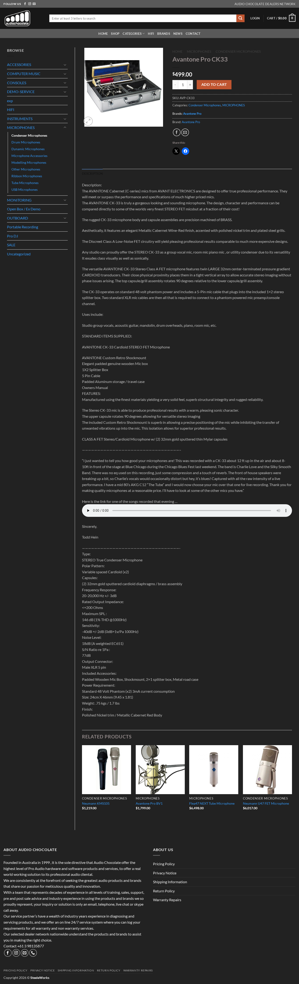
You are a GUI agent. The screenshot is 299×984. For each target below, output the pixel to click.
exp (10, 100)
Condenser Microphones (29, 135)
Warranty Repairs (167, 899)
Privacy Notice (164, 873)
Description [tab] (92, 173)
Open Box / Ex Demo (23, 209)
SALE (11, 245)
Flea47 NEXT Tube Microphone (212, 803)
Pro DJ (12, 236)
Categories (132, 33)
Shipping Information (170, 882)
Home (103, 33)
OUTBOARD (17, 218)
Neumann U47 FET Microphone (266, 803)
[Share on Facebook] (177, 132)
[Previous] (82, 784)
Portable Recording (22, 227)
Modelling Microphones (28, 162)
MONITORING (19, 200)
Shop (115, 33)
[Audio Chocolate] (23, 18)
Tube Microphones (25, 183)
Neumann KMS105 (96, 803)
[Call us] (33, 953)
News (177, 33)
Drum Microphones (25, 142)
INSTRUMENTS (19, 118)
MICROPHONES (21, 127)
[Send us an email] (34, 4)
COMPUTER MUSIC (23, 73)
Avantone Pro (192, 113)
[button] (255, 18)
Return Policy (164, 891)
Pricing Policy (164, 864)
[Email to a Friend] (185, 132)
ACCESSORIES (19, 64)
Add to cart (214, 84)
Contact (193, 33)
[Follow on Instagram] (29, 4)
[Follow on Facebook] (25, 4)
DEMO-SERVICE (21, 91)
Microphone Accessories (29, 156)
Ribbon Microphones (26, 176)
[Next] (291, 784)
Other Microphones (25, 169)
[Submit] (240, 18)
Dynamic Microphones (28, 149)
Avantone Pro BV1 (149, 803)
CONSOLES (16, 82)
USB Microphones (24, 189)
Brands (163, 33)
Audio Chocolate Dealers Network (265, 4)
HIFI (151, 33)
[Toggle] (65, 64)
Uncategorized (19, 254)
